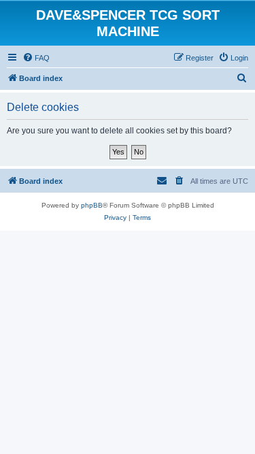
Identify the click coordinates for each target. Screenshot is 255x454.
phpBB (92, 205)
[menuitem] (36, 58)
